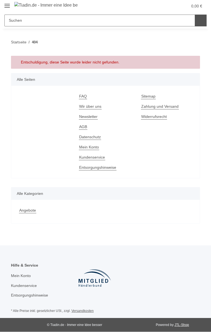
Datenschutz (90, 137)
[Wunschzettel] (173, 6)
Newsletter (88, 116)
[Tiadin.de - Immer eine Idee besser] (45, 5)
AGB (83, 127)
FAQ (83, 96)
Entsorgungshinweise (97, 167)
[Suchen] (201, 20)
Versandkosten (82, 311)
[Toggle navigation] (7, 3)
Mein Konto (89, 147)
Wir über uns (90, 106)
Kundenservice (92, 157)
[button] (162, 6)
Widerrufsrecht (154, 116)
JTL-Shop (181, 325)
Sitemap (148, 96)
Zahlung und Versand (160, 106)
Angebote (27, 210)
